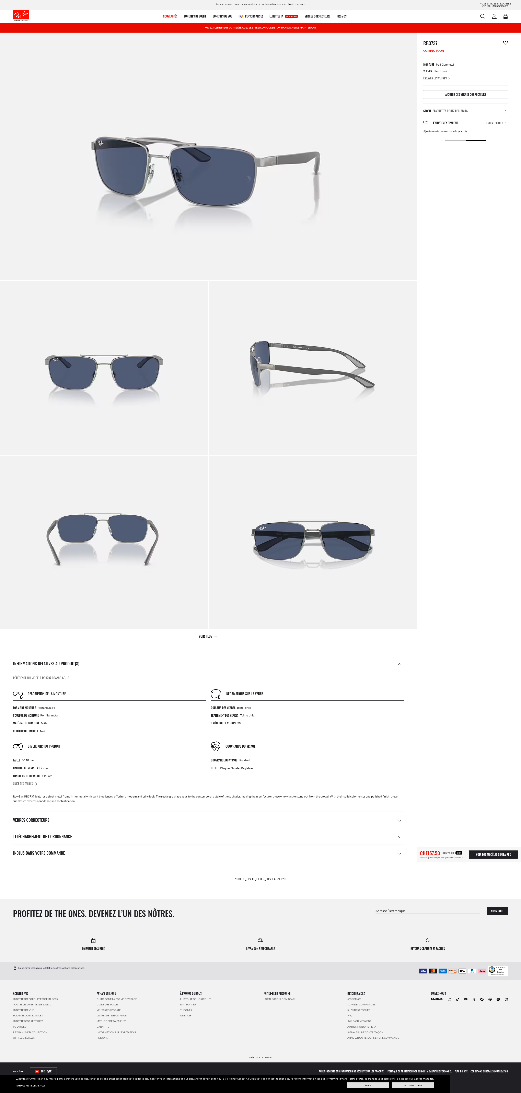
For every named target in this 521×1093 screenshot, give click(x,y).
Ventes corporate (109, 1010)
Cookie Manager (423, 1078)
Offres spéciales (24, 1037)
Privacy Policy (334, 1078)
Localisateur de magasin (280, 998)
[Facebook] (482, 999)
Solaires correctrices (28, 1015)
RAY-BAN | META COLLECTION (30, 1032)
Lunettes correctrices (28, 1021)
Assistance (354, 998)
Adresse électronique (390, 910)
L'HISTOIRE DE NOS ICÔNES (195, 998)
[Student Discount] (437, 998)
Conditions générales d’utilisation (489, 1071)
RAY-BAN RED (188, 1004)
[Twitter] (474, 999)
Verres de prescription (112, 1015)
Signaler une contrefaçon (365, 1032)
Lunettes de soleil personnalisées (35, 998)
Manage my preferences (31, 1085)
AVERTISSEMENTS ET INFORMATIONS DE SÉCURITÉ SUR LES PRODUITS (351, 1071)
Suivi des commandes (361, 1004)
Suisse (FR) (46, 1071)
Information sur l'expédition (116, 1032)
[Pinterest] (490, 999)
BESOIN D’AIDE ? (494, 123)
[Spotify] (498, 999)
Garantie (103, 1026)
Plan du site (461, 1071)
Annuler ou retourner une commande (373, 1037)
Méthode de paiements (111, 1021)
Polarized (19, 1026)
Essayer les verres (435, 78)
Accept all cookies (413, 1085)
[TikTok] (457, 999)
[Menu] (505, 968)
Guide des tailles (107, 1004)
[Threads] (506, 999)
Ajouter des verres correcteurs (465, 94)
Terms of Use (355, 1078)
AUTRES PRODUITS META (361, 1026)
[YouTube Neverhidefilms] (465, 999)
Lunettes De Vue (23, 1010)
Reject (368, 1085)
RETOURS (102, 1037)
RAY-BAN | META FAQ (359, 1021)
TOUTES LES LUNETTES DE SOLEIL (32, 1004)
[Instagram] (449, 999)
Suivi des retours (358, 1010)
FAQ (349, 1015)
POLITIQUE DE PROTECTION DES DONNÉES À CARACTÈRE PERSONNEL (419, 1071)
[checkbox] (505, 43)
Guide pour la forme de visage (117, 998)
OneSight (186, 1015)
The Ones (186, 1010)
